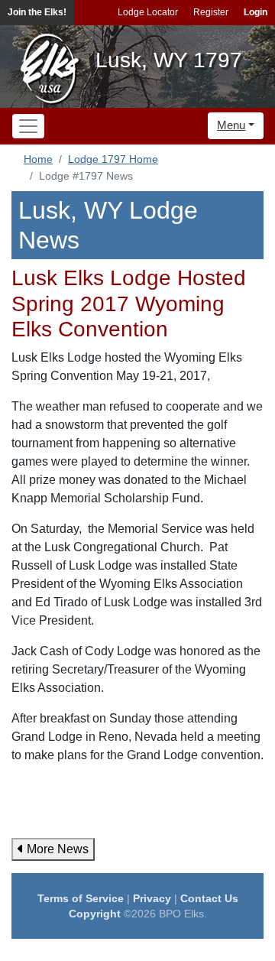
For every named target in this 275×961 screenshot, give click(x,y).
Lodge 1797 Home (113, 159)
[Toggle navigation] (28, 126)
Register (210, 12)
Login (255, 12)
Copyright (95, 913)
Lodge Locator (148, 12)
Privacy (152, 898)
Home (38, 159)
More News (56, 848)
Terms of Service (80, 898)
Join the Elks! (37, 12)
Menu (231, 125)
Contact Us (209, 898)
